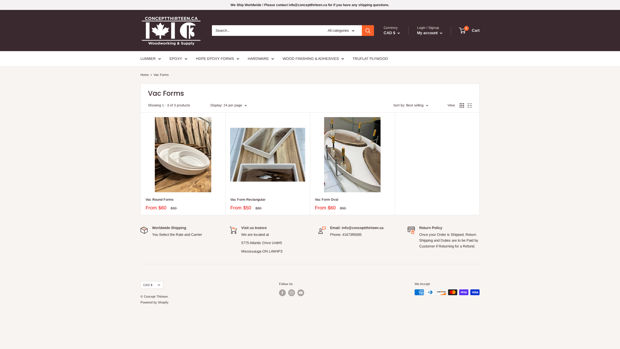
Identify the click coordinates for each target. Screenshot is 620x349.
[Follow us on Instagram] (291, 292)
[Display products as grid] (462, 105)
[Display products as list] (470, 105)
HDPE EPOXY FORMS (215, 58)
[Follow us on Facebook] (282, 292)
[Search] (368, 30)
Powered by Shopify (154, 302)
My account (428, 33)
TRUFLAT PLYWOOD (370, 58)
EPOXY (176, 58)
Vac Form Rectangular (247, 199)
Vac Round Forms (160, 199)
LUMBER (148, 58)
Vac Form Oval (326, 199)
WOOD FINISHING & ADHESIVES (311, 58)
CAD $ (147, 285)
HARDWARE (258, 58)
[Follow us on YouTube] (300, 292)
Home (144, 75)
